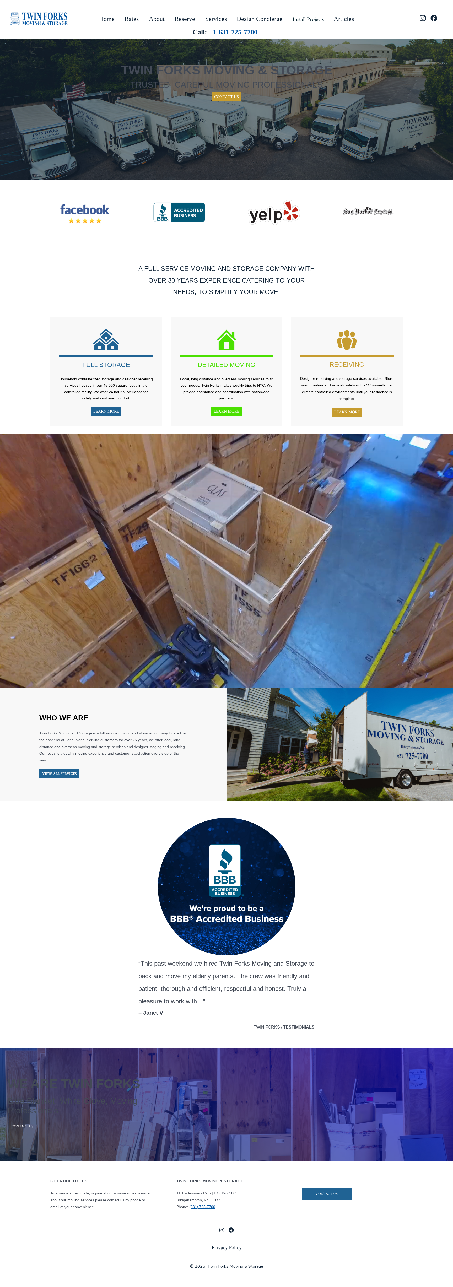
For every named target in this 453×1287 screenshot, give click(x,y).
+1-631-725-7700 (233, 32)
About (157, 18)
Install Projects (308, 19)
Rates (132, 18)
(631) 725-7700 (202, 1207)
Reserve (185, 18)
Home (107, 18)
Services (216, 18)
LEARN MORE (106, 411)
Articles (344, 18)
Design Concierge (259, 18)
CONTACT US (226, 96)
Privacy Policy (226, 1247)
